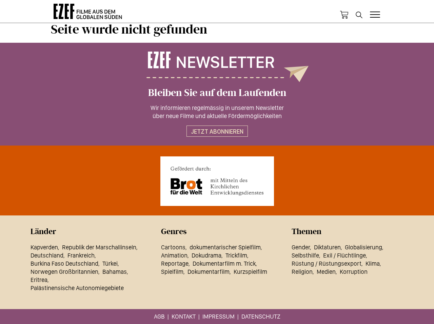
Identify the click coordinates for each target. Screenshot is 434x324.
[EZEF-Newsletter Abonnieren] (217, 67)
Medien (326, 271)
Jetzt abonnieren (217, 131)
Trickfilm (236, 255)
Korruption (354, 271)
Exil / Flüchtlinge (344, 255)
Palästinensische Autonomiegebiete (77, 287)
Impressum (218, 316)
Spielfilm (172, 271)
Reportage (175, 263)
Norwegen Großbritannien (64, 271)
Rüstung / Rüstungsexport (326, 263)
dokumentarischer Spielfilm (225, 247)
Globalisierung (363, 247)
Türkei (110, 263)
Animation (174, 255)
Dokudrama (206, 255)
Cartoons (173, 247)
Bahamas (114, 271)
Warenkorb (344, 15)
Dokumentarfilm (209, 271)
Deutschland (47, 255)
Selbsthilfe (305, 255)
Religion (302, 271)
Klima (373, 263)
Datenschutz (260, 316)
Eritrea (39, 279)
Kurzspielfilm (250, 271)
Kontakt (184, 316)
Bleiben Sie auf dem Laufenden (217, 93)
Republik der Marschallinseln (99, 247)
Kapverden (44, 247)
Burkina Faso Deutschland (64, 263)
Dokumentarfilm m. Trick (224, 263)
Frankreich (81, 255)
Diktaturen (327, 247)
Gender (301, 247)
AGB (159, 316)
